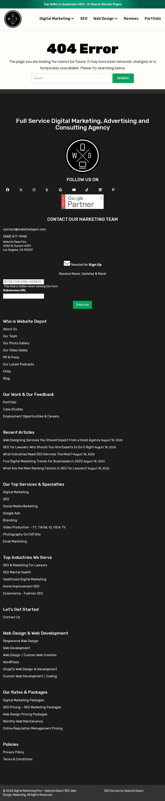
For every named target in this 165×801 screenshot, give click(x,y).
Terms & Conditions (17, 759)
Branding (10, 520)
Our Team (10, 336)
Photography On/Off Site (22, 534)
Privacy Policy (13, 752)
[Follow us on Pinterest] (114, 190)
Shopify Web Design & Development (30, 669)
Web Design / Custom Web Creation (30, 655)
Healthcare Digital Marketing (24, 579)
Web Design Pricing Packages (25, 714)
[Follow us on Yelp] (47, 190)
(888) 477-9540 (15, 236)
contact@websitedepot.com (24, 229)
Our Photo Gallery (16, 343)
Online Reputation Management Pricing (33, 728)
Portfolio (153, 18)
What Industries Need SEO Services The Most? (38, 454)
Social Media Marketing (20, 506)
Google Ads (11, 513)
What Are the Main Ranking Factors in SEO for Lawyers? (45, 468)
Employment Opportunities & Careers (31, 416)
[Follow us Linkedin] (101, 190)
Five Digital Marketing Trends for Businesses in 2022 (43, 461)
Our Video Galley (15, 350)
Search (123, 78)
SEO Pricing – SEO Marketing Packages (32, 707)
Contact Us (11, 617)
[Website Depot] (82, 155)
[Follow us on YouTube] (74, 190)
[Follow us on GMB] (61, 190)
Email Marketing (15, 541)
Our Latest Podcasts (18, 364)
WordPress (11, 662)
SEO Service (112, 791)
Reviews (131, 18)
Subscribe (82, 304)
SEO (83, 18)
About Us (10, 329)
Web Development (16, 648)
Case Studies (13, 409)
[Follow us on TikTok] (87, 190)
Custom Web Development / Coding (30, 676)
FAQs (7, 371)
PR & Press (11, 357)
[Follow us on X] (21, 190)
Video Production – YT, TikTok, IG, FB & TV (34, 527)
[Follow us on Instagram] (34, 190)
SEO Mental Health (17, 572)
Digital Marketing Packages (23, 700)
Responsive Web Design (20, 641)
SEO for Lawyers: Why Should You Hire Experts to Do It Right (48, 447)
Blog (6, 378)
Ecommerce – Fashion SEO (23, 593)
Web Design (103, 18)
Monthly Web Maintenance (23, 721)
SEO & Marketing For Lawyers (25, 565)
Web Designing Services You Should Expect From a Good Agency (51, 440)
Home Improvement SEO (21, 586)
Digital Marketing (55, 18)
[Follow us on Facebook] (8, 190)
